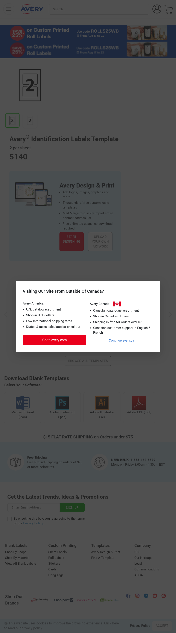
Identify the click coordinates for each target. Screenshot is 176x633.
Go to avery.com (54, 340)
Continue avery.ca (121, 340)
